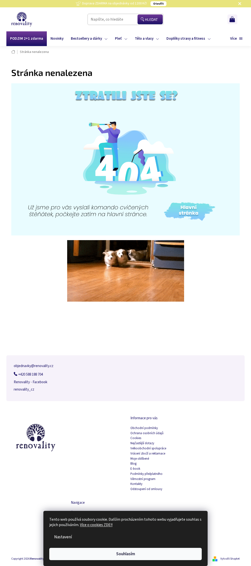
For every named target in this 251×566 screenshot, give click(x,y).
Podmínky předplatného (146, 474)
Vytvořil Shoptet (230, 559)
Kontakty (136, 484)
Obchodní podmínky (144, 428)
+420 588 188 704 (30, 374)
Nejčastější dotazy (142, 443)
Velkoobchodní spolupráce (148, 448)
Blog (133, 464)
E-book (135, 469)
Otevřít (158, 4)
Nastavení (63, 537)
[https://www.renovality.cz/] (125, 159)
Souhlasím (125, 554)
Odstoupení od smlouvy (146, 489)
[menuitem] (26, 38)
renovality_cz (24, 389)
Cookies (135, 438)
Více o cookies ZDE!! (96, 525)
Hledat (151, 19)
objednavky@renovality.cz (33, 366)
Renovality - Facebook (30, 382)
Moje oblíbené (139, 459)
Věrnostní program (142, 479)
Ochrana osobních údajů (146, 433)
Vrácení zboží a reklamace (147, 453)
